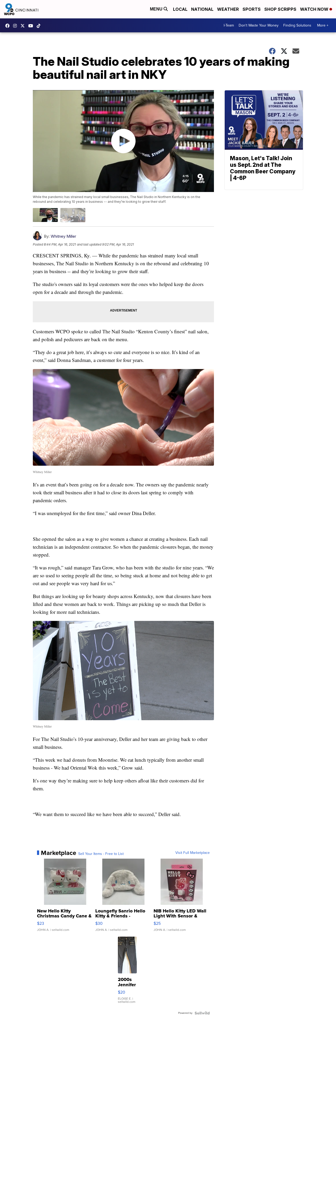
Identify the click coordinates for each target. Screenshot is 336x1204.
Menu (157, 9)
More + (322, 25)
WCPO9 (8, 26)
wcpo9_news (16, 26)
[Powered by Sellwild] (202, 1013)
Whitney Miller (63, 236)
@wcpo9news (40, 26)
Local (180, 9)
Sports (252, 9)
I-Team (229, 25)
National (202, 9)
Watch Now (314, 9)
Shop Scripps (280, 9)
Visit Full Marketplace (192, 853)
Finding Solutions (297, 25)
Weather (228, 9)
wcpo (23, 26)
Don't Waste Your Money (259, 25)
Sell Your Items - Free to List (101, 854)
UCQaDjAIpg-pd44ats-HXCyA (32, 26)
